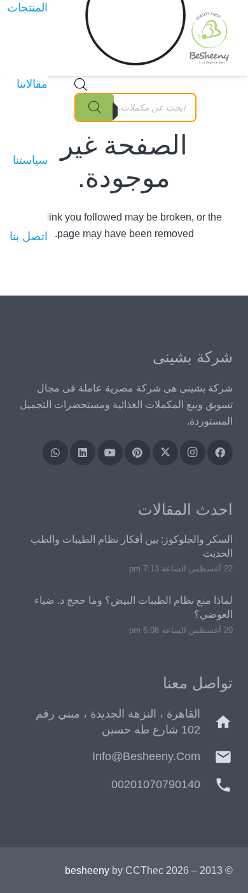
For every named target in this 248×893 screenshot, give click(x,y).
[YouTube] (110, 452)
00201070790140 (155, 784)
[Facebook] (220, 452)
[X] (165, 452)
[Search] (95, 107)
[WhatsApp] (55, 452)
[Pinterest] (137, 452)
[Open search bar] (80, 87)
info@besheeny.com (146, 756)
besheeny (87, 870)
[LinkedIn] (82, 452)
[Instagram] (192, 452)
